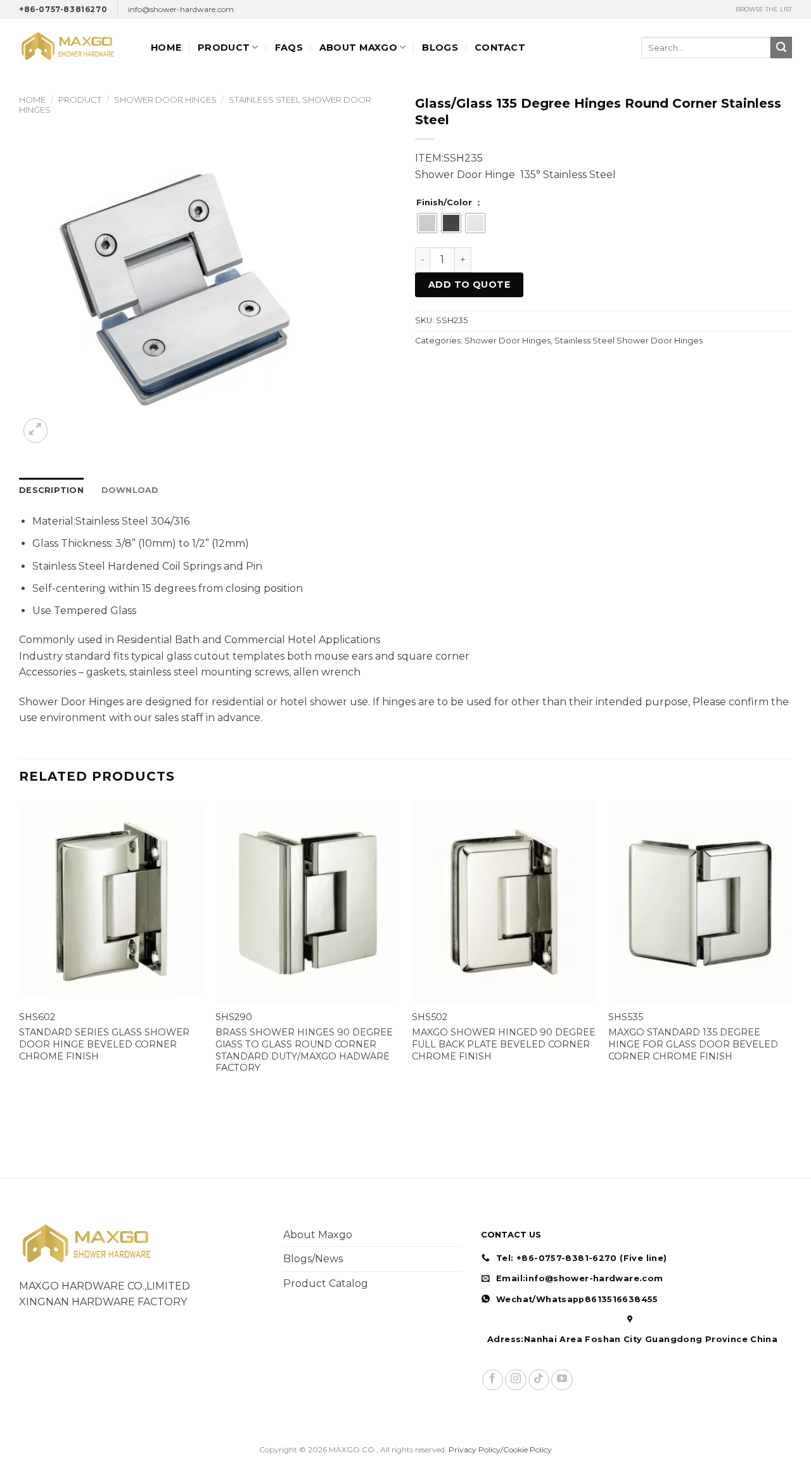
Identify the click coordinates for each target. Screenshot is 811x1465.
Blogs (439, 47)
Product (224, 47)
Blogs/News (313, 1259)
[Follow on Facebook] (492, 1379)
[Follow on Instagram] (515, 1379)
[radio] (427, 223)
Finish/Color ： (449, 202)
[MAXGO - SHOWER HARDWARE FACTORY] (75, 47)
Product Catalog (325, 1283)
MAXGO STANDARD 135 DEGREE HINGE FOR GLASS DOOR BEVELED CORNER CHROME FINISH (693, 1044)
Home (166, 47)
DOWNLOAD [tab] (130, 490)
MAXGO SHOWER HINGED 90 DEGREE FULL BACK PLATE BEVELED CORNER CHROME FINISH (504, 1044)
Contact (500, 47)
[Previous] (19, 949)
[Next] (791, 949)
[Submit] (781, 47)
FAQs (289, 47)
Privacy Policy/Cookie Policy (500, 1449)
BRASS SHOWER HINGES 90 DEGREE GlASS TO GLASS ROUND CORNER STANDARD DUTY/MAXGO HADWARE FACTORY (304, 1050)
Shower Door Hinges (165, 99)
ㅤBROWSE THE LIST (764, 9)
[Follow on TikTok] (538, 1379)
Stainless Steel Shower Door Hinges (628, 340)
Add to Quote (469, 284)
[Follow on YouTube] (561, 1379)
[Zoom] (35, 430)
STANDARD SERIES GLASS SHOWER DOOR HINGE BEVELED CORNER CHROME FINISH (104, 1044)
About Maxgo (317, 1235)
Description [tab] (51, 490)
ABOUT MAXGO (358, 47)
